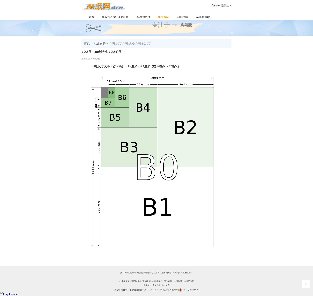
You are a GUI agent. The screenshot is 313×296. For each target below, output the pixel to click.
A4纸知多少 (143, 17)
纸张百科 (163, 17)
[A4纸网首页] (104, 8)
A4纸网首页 (124, 281)
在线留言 (166, 285)
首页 (91, 17)
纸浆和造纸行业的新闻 (115, 17)
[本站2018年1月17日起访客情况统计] (9, 294)
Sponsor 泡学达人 (221, 5)
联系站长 (147, 285)
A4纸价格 (182, 17)
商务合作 (156, 285)
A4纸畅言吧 (203, 17)
